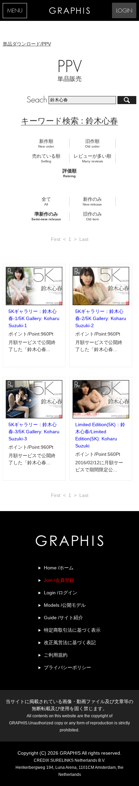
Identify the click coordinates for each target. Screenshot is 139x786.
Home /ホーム (59, 567)
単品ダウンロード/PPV (27, 43)
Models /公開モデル (65, 605)
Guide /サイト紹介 (63, 617)
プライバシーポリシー (67, 667)
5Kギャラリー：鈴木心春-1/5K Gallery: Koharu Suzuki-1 (33, 318)
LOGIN (124, 11)
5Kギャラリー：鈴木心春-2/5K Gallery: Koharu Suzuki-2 (100, 318)
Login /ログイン (60, 592)
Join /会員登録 (59, 580)
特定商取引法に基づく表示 (72, 630)
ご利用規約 (55, 655)
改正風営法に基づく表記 (70, 642)
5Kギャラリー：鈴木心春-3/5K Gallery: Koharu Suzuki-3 (33, 431)
